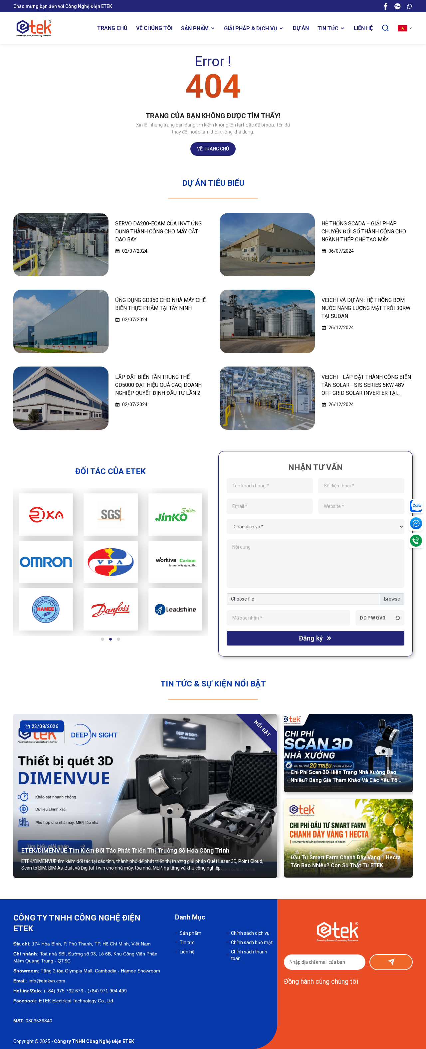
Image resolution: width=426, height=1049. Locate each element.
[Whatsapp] (409, 6)
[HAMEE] (46, 609)
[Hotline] (416, 541)
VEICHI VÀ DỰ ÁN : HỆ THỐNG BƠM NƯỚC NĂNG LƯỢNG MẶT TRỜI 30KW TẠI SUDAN (365, 308)
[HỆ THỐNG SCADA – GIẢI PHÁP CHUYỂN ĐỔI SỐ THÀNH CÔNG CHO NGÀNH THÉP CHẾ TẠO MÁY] (267, 245)
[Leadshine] (175, 609)
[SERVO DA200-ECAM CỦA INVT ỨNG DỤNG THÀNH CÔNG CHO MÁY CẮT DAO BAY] (60, 245)
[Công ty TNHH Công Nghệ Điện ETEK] (34, 28)
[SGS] (111, 514)
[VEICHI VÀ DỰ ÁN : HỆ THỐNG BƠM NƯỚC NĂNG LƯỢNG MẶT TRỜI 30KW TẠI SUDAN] (267, 321)
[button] (102, 639)
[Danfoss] (111, 609)
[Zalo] (397, 6)
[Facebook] (385, 6)
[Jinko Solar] (175, 514)
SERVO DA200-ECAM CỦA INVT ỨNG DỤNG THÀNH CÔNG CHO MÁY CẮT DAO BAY (158, 231)
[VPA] (111, 562)
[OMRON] (46, 562)
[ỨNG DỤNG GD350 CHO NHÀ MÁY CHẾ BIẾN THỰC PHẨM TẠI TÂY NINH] (60, 321)
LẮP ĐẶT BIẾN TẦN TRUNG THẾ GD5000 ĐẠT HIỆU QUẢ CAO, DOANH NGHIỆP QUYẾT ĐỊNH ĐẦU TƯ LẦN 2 (158, 385)
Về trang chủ (213, 148)
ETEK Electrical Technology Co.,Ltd (75, 1000)
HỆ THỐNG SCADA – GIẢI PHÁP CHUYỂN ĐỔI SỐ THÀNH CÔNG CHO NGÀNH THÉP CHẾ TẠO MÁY (363, 231)
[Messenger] (416, 523)
